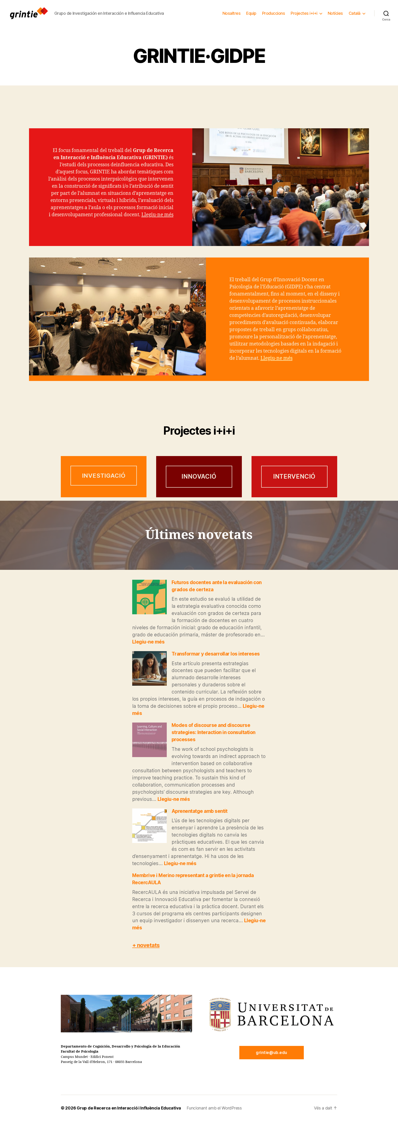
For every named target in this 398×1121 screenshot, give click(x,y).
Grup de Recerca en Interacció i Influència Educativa (129, 1108)
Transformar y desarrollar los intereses (216, 654)
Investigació (104, 475)
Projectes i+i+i (304, 13)
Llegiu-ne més (157, 215)
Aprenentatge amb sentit (200, 811)
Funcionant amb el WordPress (214, 1108)
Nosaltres (231, 13)
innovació (199, 476)
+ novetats (146, 945)
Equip (251, 13)
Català (354, 13)
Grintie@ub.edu (271, 1052)
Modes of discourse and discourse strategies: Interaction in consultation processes (213, 732)
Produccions (273, 13)
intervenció (294, 476)
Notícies (335, 13)
